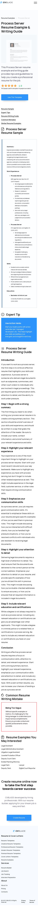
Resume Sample (7, 109)
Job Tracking (5, 874)
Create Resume (19, 818)
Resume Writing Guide (10, 116)
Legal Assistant (7, 746)
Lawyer (21, 765)
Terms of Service (32, 901)
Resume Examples (7, 860)
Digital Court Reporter (27, 768)
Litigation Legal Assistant (10, 752)
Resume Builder (6, 868)
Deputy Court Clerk (8, 758)
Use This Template (15, 97)
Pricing (3, 889)
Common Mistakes (8, 120)
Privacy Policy (23, 901)
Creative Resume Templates (11, 844)
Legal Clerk (5, 765)
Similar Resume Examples (11, 123)
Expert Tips (5, 112)
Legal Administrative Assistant (12, 749)
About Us (4, 885)
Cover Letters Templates (9, 857)
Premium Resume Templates (11, 853)
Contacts (4, 892)
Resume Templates (7, 841)
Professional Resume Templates (12, 847)
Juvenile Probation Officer (10, 755)
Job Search (5, 871)
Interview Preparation (8, 877)
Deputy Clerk (6, 768)
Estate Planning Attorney (10, 762)
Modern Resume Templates (10, 850)
